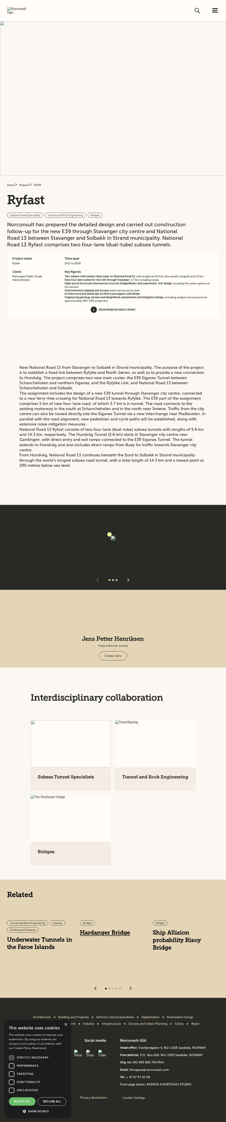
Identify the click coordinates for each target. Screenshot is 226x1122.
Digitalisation (150, 1017)
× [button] (65, 1024)
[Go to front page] (18, 10)
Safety (179, 1024)
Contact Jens (113, 655)
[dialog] (37, 1069)
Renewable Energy (180, 1017)
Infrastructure (111, 1024)
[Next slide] (128, 580)
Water (195, 1024)
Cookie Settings (133, 1098)
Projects (24, 185)
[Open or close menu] (215, 10)
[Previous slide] (97, 580)
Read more (39, 1048)
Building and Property (73, 1017)
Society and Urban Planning (147, 1024)
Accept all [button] (22, 1101)
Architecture (42, 1017)
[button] (37, 1111)
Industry (88, 1024)
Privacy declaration (93, 1098)
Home (11, 185)
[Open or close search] (197, 10)
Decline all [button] (52, 1101)
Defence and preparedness (115, 1017)
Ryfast (37, 184)
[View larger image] (109, 534)
